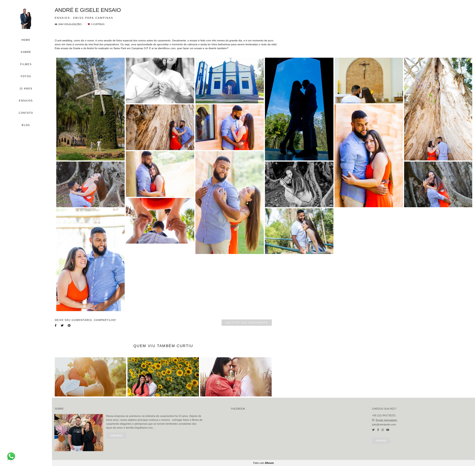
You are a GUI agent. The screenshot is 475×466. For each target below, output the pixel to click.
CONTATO (26, 112)
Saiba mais (116, 435)
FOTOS (26, 76)
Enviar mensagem (386, 420)
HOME (26, 40)
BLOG (26, 125)
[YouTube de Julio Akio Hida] (387, 430)
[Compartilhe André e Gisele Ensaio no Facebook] (56, 325)
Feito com (263, 463)
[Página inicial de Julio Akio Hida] (26, 18)
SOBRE (26, 52)
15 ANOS (25, 88)
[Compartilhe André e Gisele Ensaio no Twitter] (62, 325)
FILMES (26, 64)
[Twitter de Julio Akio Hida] (373, 430)
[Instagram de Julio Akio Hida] (382, 430)
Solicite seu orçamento (246, 322)
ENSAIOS (26, 100)
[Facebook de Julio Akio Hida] (378, 430)
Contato (381, 440)
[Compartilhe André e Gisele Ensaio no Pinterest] (69, 325)
